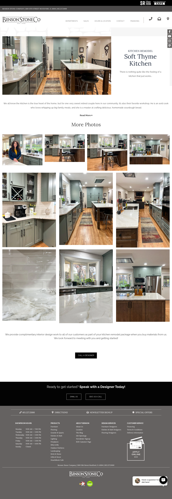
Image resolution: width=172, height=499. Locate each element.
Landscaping (55, 451)
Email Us (74, 397)
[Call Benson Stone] (150, 18)
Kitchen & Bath (56, 436)
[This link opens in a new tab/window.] (145, 5)
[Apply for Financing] (140, 449)
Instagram (169, 41)
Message (169, 45)
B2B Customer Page (83, 442)
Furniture (54, 427)
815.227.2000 (28, 412)
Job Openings (81, 436)
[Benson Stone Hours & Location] (168, 18)
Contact (120, 21)
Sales (86, 21)
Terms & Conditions (134, 430)
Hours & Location (103, 21)
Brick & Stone (56, 454)
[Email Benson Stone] (159, 18)
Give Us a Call (95, 397)
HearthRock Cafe (57, 460)
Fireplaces (54, 442)
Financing (134, 21)
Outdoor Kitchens (57, 448)
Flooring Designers (109, 433)
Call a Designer (86, 355)
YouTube (169, 36)
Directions (61, 412)
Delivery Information (135, 433)
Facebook (169, 31)
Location (79, 430)
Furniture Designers (109, 427)
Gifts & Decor (56, 457)
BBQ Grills (55, 445)
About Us (79, 427)
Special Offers (143, 412)
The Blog (79, 433)
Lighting (54, 439)
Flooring (54, 430)
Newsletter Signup (101, 412)
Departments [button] (73, 23)
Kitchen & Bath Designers (111, 430)
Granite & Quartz (57, 433)
